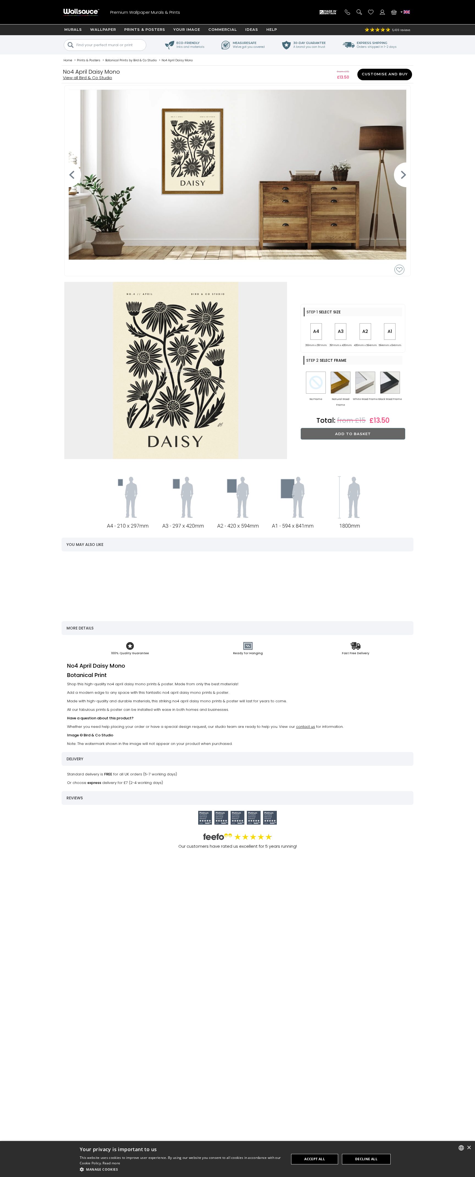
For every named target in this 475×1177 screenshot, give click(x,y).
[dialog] (237, 1159)
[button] (181, 1169)
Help (271, 29)
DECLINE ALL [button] (366, 1159)
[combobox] (461, 1148)
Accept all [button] (314, 1159)
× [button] (469, 1148)
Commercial (222, 29)
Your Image (186, 29)
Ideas (251, 29)
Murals (73, 29)
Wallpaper (103, 29)
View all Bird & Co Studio (87, 78)
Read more (111, 1163)
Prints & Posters (144, 29)
